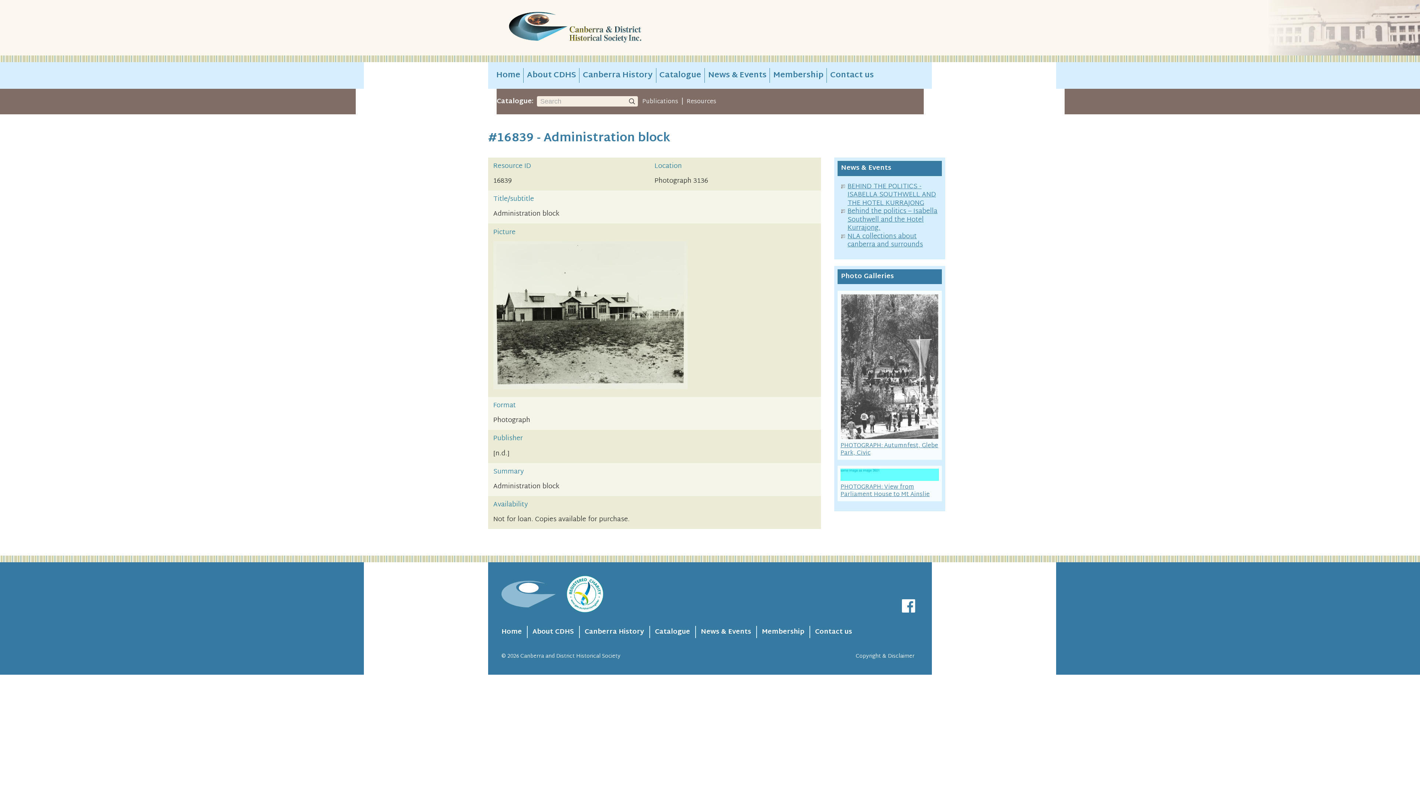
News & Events (737, 75)
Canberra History (618, 75)
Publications (660, 101)
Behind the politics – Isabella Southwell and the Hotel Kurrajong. (892, 219)
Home (508, 75)
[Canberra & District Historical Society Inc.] (601, 28)
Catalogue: (515, 101)
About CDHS (551, 75)
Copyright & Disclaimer (885, 656)
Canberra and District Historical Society (570, 656)
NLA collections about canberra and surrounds (885, 240)
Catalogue (680, 75)
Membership (798, 75)
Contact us (852, 75)
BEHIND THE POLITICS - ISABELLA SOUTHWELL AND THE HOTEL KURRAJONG (892, 195)
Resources (701, 101)
